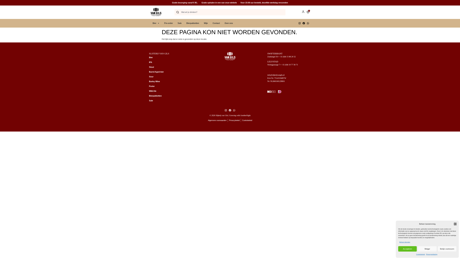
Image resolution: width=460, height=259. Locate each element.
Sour (151, 77)
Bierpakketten (192, 23)
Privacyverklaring (431, 254)
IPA (150, 62)
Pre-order (168, 23)
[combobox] (230, 12)
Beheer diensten (404, 242)
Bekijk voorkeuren (447, 249)
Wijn (206, 23)
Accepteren (407, 249)
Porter (152, 86)
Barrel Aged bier (156, 72)
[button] (455, 224)
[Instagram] (299, 23)
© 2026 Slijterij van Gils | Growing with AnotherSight (230, 115)
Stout (151, 67)
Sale (180, 23)
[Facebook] (304, 23)
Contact (216, 23)
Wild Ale (152, 91)
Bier (154, 23)
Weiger (427, 249)
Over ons (229, 23)
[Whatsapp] (308, 23)
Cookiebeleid (420, 254)
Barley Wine (154, 81)
